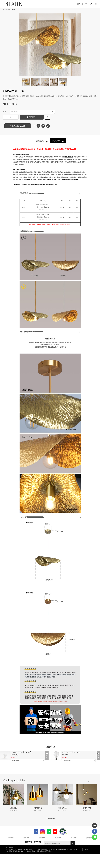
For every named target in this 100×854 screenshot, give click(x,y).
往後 (95, 781)
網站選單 (95, 3)
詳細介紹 (40, 141)
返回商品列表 (50, 818)
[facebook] (94, 831)
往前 (88, 781)
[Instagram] (42, 831)
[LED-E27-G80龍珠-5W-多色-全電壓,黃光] (5, 755)
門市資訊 (11, 838)
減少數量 (5, 117)
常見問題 (58, 838)
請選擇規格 (14, 112)
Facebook (38, 126)
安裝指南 (42, 838)
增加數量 (17, 117)
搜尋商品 (86, 4)
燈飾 (9, 9)
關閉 (93, 849)
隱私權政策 (49, 851)
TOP (97, 766)
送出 (73, 843)
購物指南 (26, 838)
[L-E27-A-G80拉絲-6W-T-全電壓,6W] (56, 755)
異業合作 (89, 838)
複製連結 (48, 126)
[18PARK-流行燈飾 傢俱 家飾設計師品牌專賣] (12, 3)
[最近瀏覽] (94, 825)
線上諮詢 (73, 838)
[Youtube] (55, 831)
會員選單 (83, 4)
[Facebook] (36, 831)
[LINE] (49, 831)
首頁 (4, 9)
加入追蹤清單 (47, 117)
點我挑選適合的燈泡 (18, 126)
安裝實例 (56, 141)
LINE (43, 126)
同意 (86, 849)
